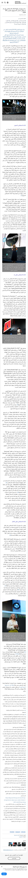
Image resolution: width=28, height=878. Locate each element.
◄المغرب (23, 22)
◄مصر (20, 21)
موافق (4, 873)
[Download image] (24, 844)
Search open (5, 2)
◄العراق (16, 21)
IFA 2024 (12, 832)
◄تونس (7, 22)
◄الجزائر (24, 21)
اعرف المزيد (14, 858)
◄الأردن (12, 21)
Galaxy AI (18, 832)
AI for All (23, 832)
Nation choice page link (7, 2)
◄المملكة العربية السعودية (15, 22)
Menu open (2, 2)
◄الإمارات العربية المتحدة (20, 24)
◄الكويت (8, 21)
